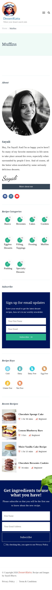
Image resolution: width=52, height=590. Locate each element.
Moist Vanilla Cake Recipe (33, 446)
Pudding (8, 268)
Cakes (32, 224)
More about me (26, 186)
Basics (7, 224)
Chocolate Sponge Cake (31, 414)
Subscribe (24, 337)
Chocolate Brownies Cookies (34, 463)
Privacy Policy (8, 581)
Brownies (21, 224)
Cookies (45, 224)
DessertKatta (11, 18)
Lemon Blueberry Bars (31, 430)
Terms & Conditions (28, 581)
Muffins (45, 244)
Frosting (33, 244)
